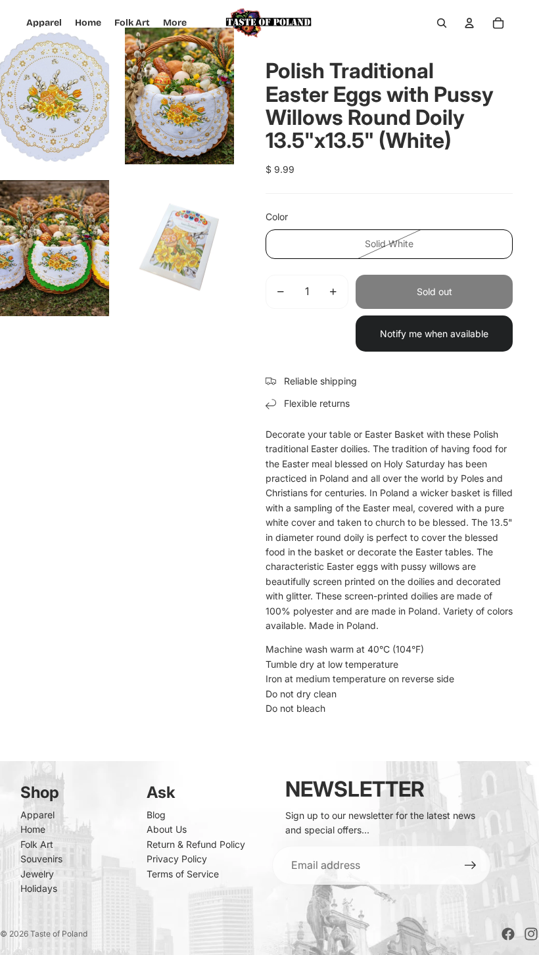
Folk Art (36, 844)
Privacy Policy (177, 858)
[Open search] (441, 23)
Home (32, 829)
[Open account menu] (469, 23)
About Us (167, 829)
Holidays (38, 888)
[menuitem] (174, 23)
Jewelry (37, 873)
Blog (156, 814)
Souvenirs (41, 858)
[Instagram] (531, 934)
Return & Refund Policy (196, 844)
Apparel (37, 814)
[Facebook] (508, 934)
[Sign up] (470, 865)
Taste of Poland (58, 934)
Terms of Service (183, 873)
